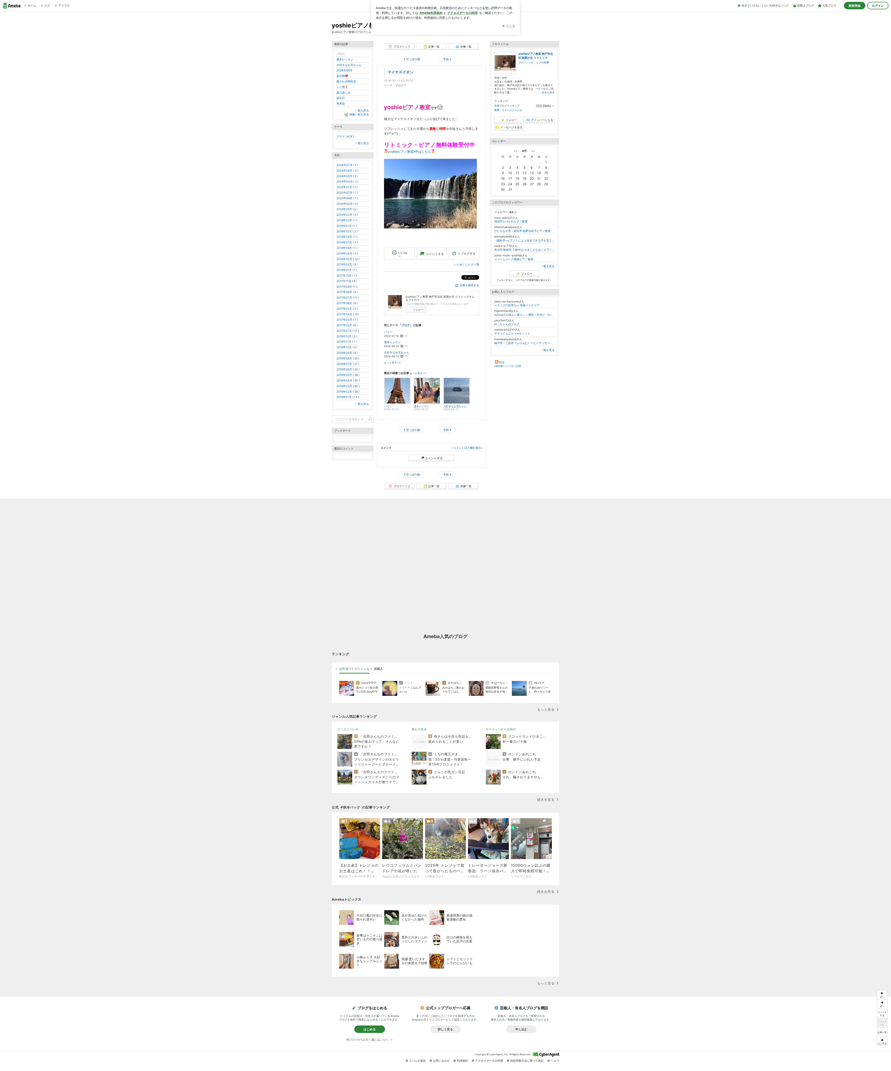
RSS (501, 362)
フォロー (418, 309)
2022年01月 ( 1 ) (346, 187)
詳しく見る (445, 1029)
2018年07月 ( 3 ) (347, 242)
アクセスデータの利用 (489, 1060)
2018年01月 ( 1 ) (346, 270)
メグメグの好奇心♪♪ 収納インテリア (516, 305)
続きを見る (548, 92)
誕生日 (340, 98)
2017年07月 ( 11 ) (347, 297)
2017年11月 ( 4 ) (346, 281)
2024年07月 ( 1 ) (347, 165)
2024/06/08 (344, 70)
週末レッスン (392, 342)
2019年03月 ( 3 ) (347, 214)
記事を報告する (469, 285)
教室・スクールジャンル (508, 110)
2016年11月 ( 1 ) (346, 341)
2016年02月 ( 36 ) (347, 391)
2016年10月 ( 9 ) (346, 347)
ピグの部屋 (542, 62)
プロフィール (526, 62)
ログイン (878, 5)
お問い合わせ (441, 1060)
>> (533, 151)
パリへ (388, 332)
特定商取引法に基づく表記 (527, 1060)
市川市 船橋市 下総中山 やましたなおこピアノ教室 (524, 249)
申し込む (521, 1029)
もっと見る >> (392, 362)
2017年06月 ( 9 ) (347, 303)
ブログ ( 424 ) (345, 136)
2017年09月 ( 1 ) (346, 286)
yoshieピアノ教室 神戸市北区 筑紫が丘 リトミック (535, 55)
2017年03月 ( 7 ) (347, 319)
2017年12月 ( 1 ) (346, 275)
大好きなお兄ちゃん (396, 352)
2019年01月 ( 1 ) (346, 226)
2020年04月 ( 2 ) (347, 203)
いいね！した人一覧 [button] (466, 264)
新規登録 (855, 5)
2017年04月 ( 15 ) (347, 314)
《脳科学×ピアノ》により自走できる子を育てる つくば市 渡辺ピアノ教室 (524, 240)
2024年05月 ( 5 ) (347, 176)
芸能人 (378, 669)
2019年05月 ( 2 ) (347, 209)
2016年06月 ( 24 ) (347, 369)
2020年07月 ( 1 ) (347, 192)
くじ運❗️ (342, 87)
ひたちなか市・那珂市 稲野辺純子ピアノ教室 (522, 231)
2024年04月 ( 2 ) (347, 181)
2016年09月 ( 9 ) (347, 353)
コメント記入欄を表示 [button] (467, 447)
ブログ (399, 85)
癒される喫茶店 (346, 81)
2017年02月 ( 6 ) (347, 325)
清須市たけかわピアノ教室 (511, 221)
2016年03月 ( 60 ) (348, 386)
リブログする (467, 253)
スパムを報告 (417, 1060)
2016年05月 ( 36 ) (347, 375)
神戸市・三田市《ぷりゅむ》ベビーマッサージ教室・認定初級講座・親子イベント (524, 343)
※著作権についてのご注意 (507, 366)
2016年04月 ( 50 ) (348, 380)
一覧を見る (548, 266)
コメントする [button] (435, 254)
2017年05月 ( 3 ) (347, 308)
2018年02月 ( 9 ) (347, 264)
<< (515, 151)
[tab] (354, 669)
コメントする (434, 458)
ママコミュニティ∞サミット (512, 333)
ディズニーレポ (347, 729)
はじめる (370, 1029)
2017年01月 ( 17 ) (347, 330)
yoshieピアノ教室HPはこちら (409, 151)
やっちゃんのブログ (506, 324)
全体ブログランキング (507, 105)
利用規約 (462, 1060)
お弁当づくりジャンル (354, 669)
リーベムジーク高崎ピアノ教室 (513, 259)
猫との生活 (419, 729)
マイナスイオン (400, 72)
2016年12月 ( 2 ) (346, 336)
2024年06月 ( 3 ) (347, 170)
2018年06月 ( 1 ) (346, 248)
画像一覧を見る (359, 114)
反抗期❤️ (342, 76)
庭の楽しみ (343, 92)
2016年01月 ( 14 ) (347, 397)
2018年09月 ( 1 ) (346, 236)
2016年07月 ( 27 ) (347, 364)
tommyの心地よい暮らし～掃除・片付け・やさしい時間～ (524, 314)
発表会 (340, 103)
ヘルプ (555, 1060)
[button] (882, 1041)
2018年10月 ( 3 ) (347, 231)
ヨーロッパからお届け (501, 729)
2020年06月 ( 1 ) (347, 198)
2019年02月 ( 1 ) (346, 220)
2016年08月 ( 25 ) (347, 358)
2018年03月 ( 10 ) (347, 259)
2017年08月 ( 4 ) (347, 292)
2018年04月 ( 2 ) (347, 253)
